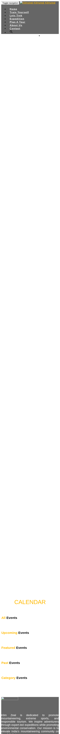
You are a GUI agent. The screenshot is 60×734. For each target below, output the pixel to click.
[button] (11, 32)
